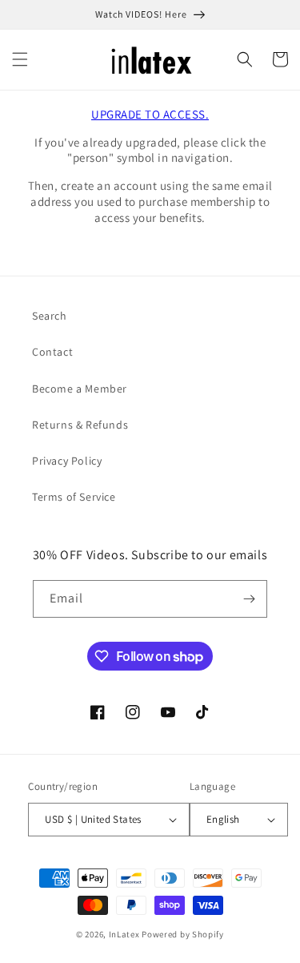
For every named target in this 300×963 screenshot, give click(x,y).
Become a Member (79, 388)
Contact (52, 352)
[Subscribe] (248, 599)
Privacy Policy (67, 460)
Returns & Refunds (80, 424)
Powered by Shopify (183, 934)
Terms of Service (74, 497)
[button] (20, 59)
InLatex (124, 934)
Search (49, 315)
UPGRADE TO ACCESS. (150, 114)
